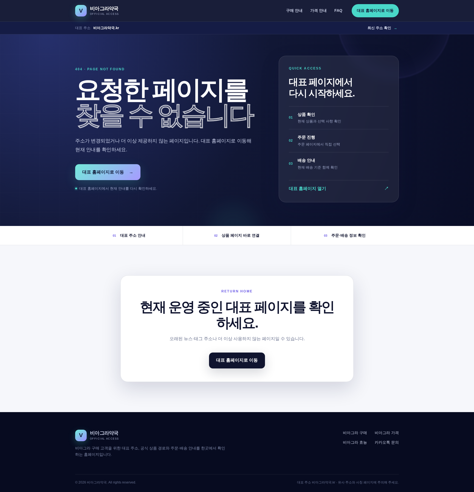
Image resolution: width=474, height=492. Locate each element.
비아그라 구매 (355, 433)
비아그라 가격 (387, 433)
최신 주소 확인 (382, 28)
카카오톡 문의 (387, 442)
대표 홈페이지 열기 (339, 188)
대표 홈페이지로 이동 (375, 10)
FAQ (338, 10)
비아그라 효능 (355, 442)
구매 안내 (294, 10)
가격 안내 (318, 10)
